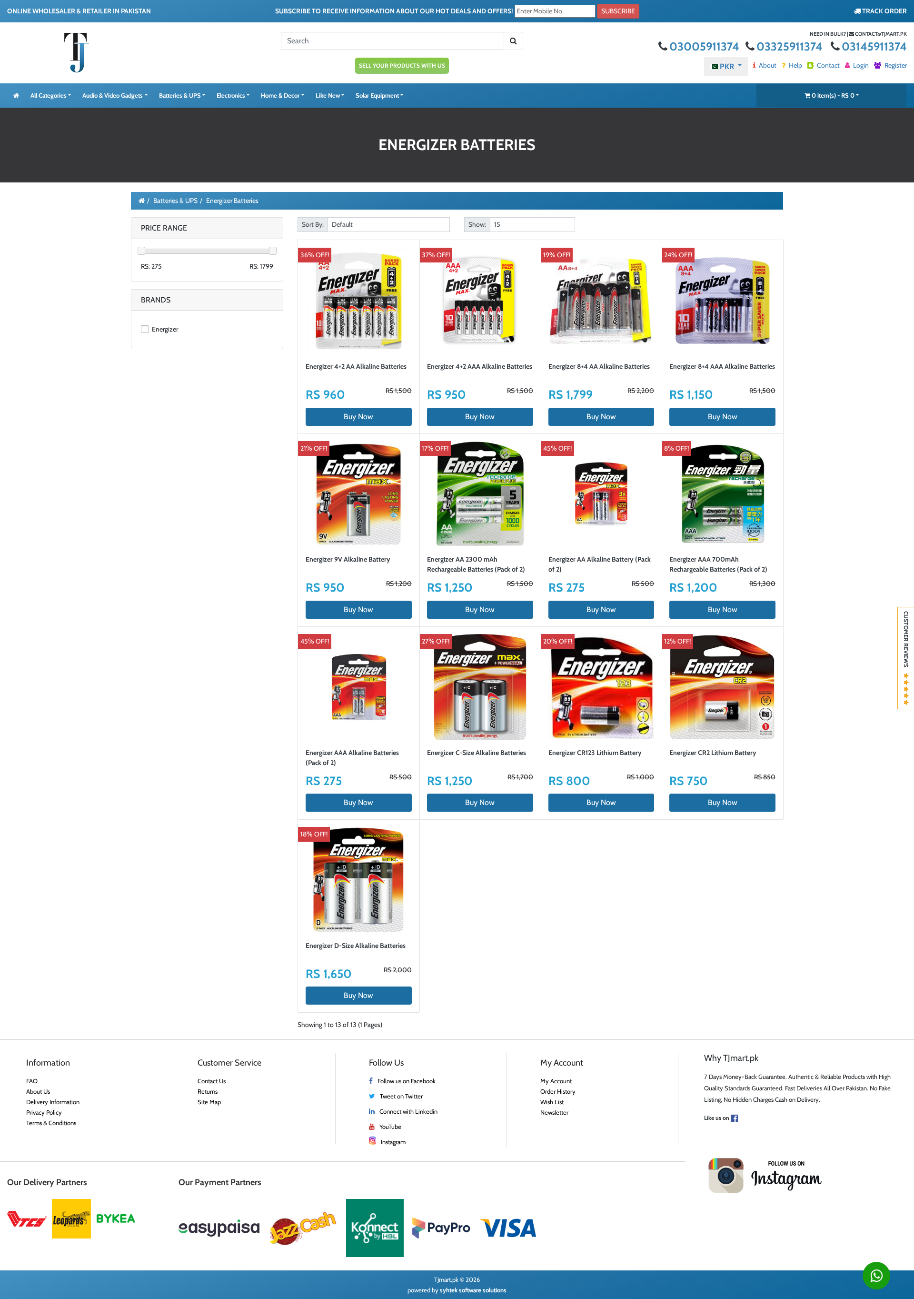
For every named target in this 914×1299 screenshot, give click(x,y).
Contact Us (212, 1081)
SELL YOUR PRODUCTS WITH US (402, 65)
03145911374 (874, 46)
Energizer (164, 329)
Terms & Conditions (51, 1123)
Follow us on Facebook (407, 1081)
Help (794, 65)
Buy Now (358, 416)
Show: (477, 224)
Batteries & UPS (180, 95)
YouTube (390, 1126)
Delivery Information (52, 1102)
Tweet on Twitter (401, 1096)
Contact (827, 65)
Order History (558, 1091)
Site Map (209, 1102)
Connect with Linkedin (408, 1111)
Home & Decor (280, 95)
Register (895, 65)
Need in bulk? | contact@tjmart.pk (858, 33)
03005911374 (705, 46)
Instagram (393, 1142)
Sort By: (313, 224)
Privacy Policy (44, 1112)
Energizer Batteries (232, 200)
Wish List (552, 1102)
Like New (328, 95)
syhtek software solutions (473, 1290)
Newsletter (554, 1112)
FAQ (32, 1081)
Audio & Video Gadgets (112, 95)
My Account (556, 1081)
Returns (208, 1091)
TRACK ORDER (884, 11)
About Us (38, 1091)
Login (860, 65)
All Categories (48, 95)
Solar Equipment (377, 95)
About (766, 65)
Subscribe (618, 11)
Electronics (231, 95)
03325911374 (790, 46)
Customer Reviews (906, 642)
